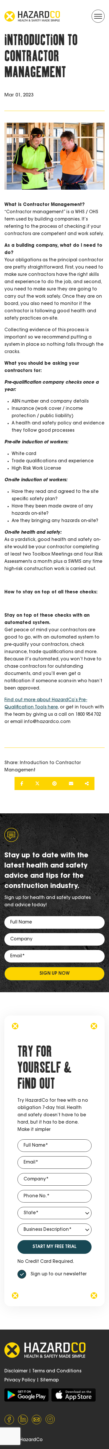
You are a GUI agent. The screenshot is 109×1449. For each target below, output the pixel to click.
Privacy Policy (19, 1380)
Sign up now (55, 974)
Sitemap (49, 1380)
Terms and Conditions (56, 1371)
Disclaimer (16, 1371)
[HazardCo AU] (26, 1395)
